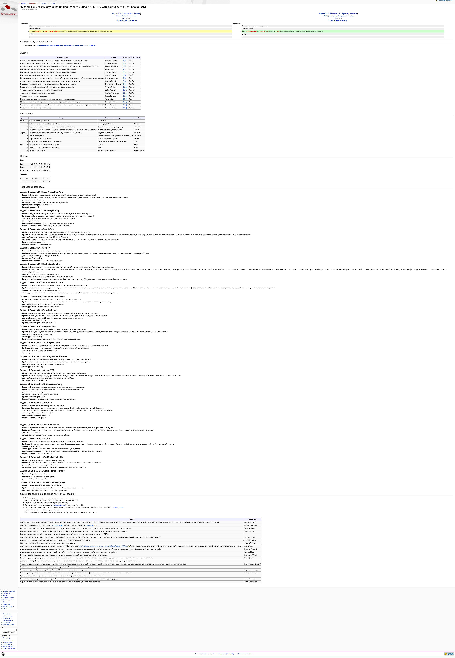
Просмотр (44, 3)
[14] (124, 99)
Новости (5, 595)
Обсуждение (125, 16)
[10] (124, 87)
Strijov (118, 16)
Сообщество (6, 593)
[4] (123, 69)
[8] (123, 81)
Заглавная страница (9, 591)
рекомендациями (59, 505)
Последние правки (8, 597)
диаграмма (89, 525)
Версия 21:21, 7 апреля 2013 (122, 14)
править (137, 14)
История (52, 3)
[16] (124, 105)
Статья (23, 3)
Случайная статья (8, 600)
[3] (123, 66)
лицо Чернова (56, 525)
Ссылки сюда (7, 638)
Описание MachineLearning (226, 654)
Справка (5, 602)
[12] (124, 93)
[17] (124, 108)
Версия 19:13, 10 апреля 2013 (330, 14)
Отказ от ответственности (245, 654)
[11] (124, 90)
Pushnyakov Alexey (330, 16)
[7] (123, 78)
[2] (123, 63)
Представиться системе (445, 0)
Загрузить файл (7, 642)
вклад (134, 16)
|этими (121, 507)
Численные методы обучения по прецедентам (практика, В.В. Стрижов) (66, 45)
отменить (353, 14)
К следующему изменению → (338, 20)
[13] (124, 96)
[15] (124, 102)
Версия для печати (8, 646)
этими (115, 507)
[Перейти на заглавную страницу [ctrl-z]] (9, 9)
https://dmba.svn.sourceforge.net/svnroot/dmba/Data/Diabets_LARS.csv (103, 546)
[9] (123, 84)
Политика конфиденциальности (204, 654)
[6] (123, 75)
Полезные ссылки (8, 624)
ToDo (4, 608)
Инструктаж (6, 604)
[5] (123, 72)
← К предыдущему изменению (126, 20)
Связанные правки (8, 640)
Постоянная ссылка (9, 648)
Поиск (3, 627)
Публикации (6, 622)
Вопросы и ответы (8, 606)
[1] (123, 60)
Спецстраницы (7, 644)
